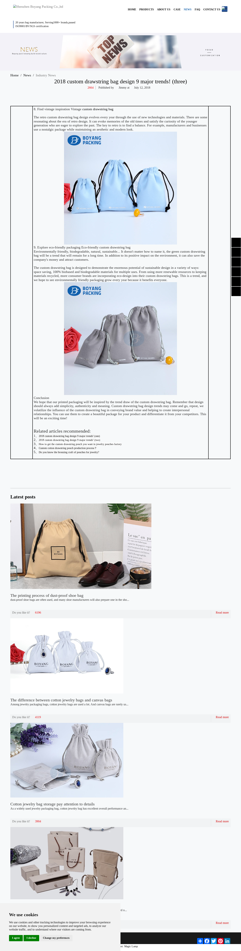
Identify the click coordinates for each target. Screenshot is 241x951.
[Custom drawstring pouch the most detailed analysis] (213, 474)
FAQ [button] (197, 9)
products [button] (146, 9)
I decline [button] (31, 938)
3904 (38, 821)
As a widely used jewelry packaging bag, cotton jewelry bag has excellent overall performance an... (69, 808)
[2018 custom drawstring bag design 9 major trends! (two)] (224, 474)
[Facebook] (173, 93)
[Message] (209, 93)
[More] (165, 93)
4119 (38, 717)
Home (14, 75)
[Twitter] (180, 93)
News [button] (187, 9)
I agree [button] (16, 938)
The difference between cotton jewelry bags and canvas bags (61, 700)
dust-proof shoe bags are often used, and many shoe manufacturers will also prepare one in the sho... (69, 599)
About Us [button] (163, 9)
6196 (38, 612)
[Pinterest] (195, 93)
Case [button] (177, 9)
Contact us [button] (211, 9)
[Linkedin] (187, 93)
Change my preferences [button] (56, 938)
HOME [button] (132, 9)
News (27, 75)
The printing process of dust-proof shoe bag (46, 595)
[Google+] (202, 93)
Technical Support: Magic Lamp (120, 946)
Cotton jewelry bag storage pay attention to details (52, 804)
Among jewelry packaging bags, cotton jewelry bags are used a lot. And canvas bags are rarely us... (69, 704)
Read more (222, 612)
